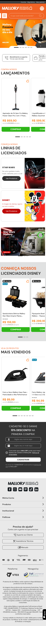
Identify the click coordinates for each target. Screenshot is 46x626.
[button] (26, 15)
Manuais (24, 547)
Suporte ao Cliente (25, 535)
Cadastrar (23, 459)
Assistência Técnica (24, 541)
